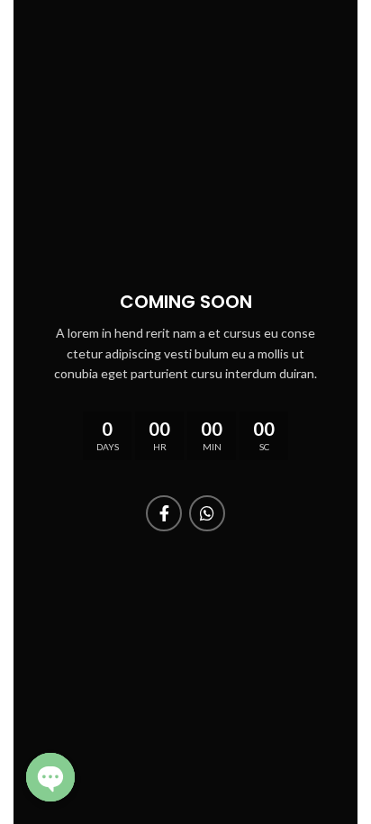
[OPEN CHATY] (50, 777)
